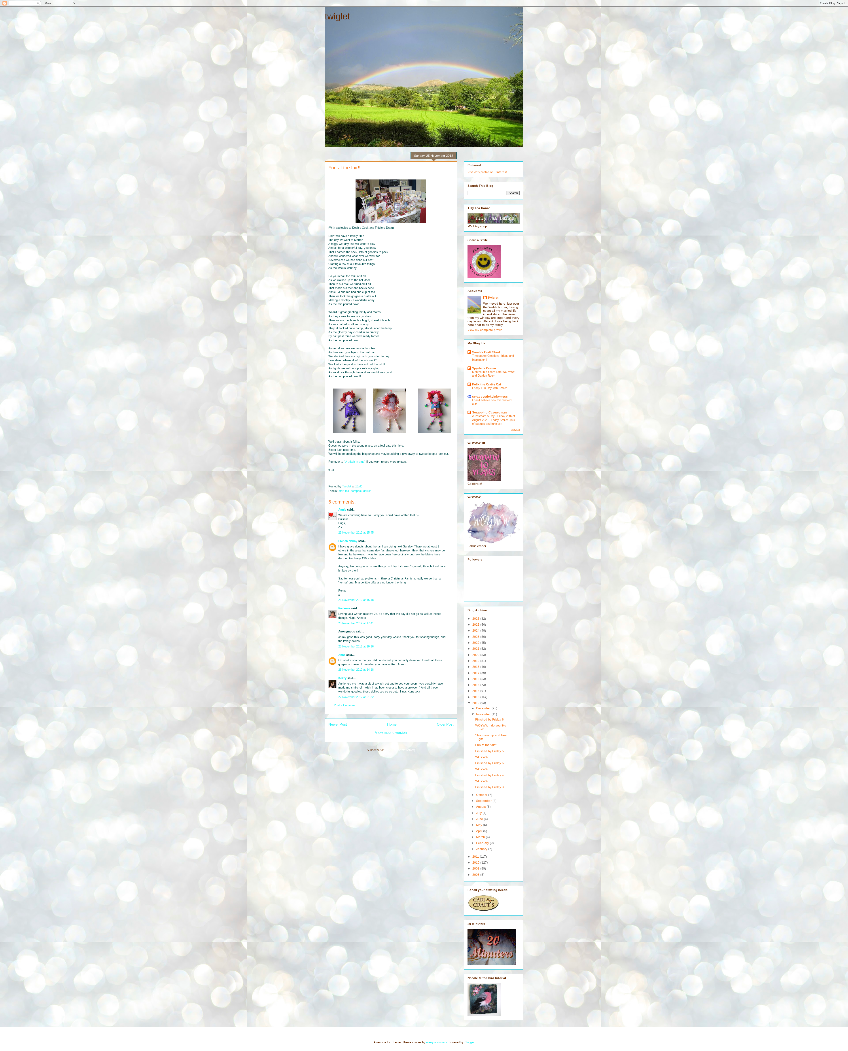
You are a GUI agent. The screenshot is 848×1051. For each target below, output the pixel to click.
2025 (476, 624)
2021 (476, 648)
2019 (476, 660)
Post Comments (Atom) (400, 750)
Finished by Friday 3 (489, 787)
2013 (476, 697)
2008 (476, 874)
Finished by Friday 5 (489, 751)
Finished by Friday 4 (489, 775)
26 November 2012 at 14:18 (356, 669)
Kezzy (342, 678)
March (481, 837)
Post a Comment (345, 705)
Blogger (469, 1042)
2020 (476, 655)
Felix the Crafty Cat (486, 384)
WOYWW (481, 757)
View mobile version (391, 732)
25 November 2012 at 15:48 (356, 600)
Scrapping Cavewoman (489, 412)
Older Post (445, 724)
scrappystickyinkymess (490, 396)
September (484, 800)
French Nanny (347, 541)
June (480, 819)
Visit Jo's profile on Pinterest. (488, 172)
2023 (476, 636)
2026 (476, 618)
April (479, 831)
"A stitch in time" (354, 461)
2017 (476, 673)
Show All (515, 429)
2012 (476, 703)
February (483, 843)
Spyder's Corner (484, 368)
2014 (476, 690)
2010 (476, 862)
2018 (476, 666)
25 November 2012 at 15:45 (356, 532)
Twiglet (493, 297)
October (482, 794)
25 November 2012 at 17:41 (356, 623)
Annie (342, 509)
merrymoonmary (436, 1042)
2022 (476, 642)
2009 (476, 868)
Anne (341, 655)
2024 (476, 630)
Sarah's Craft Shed (486, 352)
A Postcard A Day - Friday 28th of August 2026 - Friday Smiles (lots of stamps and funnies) (493, 419)
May (479, 824)
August (481, 806)
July (479, 813)
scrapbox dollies (361, 490)
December (484, 708)
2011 (476, 856)
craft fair (344, 490)
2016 (476, 679)
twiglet (337, 16)
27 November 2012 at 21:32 (356, 697)
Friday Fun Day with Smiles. (490, 388)
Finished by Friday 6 (489, 719)
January (482, 849)
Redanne (344, 608)
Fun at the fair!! (486, 745)
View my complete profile (485, 330)
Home (392, 724)
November (484, 714)
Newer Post (337, 724)
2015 (476, 685)
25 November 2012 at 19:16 (356, 646)
